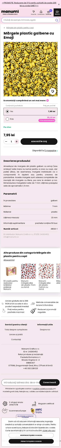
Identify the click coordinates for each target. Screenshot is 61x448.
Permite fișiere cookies (31, 441)
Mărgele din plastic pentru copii (20, 27)
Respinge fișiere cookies (31, 435)
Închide (58, 4)
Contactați (16, 339)
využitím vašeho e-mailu (43, 388)
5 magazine (50, 150)
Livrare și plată (16, 334)
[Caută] (57, 20)
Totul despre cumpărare (16, 329)
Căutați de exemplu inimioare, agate (19, 20)
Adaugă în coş (39, 141)
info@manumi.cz (11, 237)
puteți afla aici (49, 430)
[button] (52, 91)
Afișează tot (9, 260)
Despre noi (45, 329)
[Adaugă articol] (17, 142)
